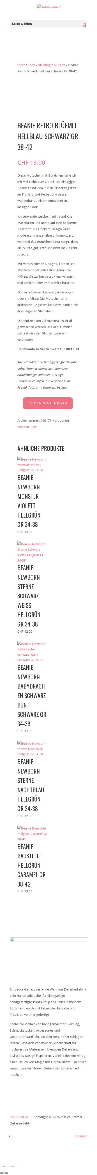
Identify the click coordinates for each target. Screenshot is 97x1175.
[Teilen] (11, 1166)
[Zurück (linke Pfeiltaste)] (2, 1173)
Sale (34, 427)
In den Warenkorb (47, 403)
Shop (31, 65)
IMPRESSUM (19, 1117)
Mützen (59, 65)
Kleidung (44, 65)
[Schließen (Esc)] (15, 1166)
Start (21, 65)
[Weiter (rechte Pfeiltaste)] (6, 1173)
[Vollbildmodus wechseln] (6, 1166)
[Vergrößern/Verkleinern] (2, 1166)
